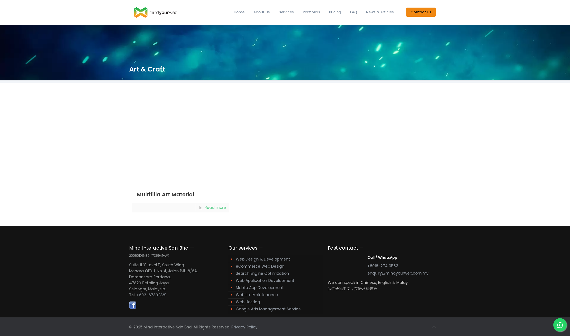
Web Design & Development (263, 259)
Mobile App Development (260, 287)
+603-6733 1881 (151, 295)
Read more (215, 207)
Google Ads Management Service (268, 309)
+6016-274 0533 (382, 266)
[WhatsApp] (560, 325)
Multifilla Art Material (165, 194)
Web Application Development (265, 280)
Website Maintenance (257, 294)
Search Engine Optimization (262, 273)
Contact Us (421, 12)
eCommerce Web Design (260, 266)
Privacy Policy (244, 327)
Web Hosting (248, 302)
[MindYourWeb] (156, 12)
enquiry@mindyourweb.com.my (398, 273)
